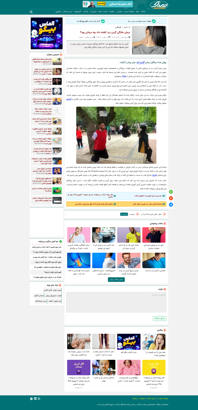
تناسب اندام (102, 11)
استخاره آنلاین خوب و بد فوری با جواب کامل (147, 204)
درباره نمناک (151, 398)
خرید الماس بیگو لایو (129, 352)
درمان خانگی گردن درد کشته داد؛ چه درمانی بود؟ (105, 32)
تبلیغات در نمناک (138, 398)
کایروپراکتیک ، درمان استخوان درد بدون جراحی (104, 272)
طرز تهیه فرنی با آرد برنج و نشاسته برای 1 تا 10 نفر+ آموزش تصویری (47, 252)
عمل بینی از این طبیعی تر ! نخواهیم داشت (148, 196)
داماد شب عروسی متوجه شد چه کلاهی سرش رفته (79, 353)
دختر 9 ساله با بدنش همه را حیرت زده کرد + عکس (103, 353)
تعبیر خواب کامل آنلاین (52, 290)
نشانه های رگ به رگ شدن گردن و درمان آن (129, 247)
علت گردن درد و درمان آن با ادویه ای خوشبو (103, 247)
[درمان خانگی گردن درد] (116, 135)
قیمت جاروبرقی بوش (53, 295)
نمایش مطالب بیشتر (116, 279)
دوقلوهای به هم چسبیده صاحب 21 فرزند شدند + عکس (129, 379)
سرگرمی (119, 11)
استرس (69, 99)
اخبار (137, 11)
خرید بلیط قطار (41, 301)
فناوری (58, 11)
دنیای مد (93, 11)
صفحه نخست (163, 398)
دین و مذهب (67, 11)
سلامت (85, 11)
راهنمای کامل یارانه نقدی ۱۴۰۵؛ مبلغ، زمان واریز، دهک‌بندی (94, 204)
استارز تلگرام (38, 295)
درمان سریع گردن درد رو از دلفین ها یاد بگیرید (129, 272)
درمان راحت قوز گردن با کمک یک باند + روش (79, 272)
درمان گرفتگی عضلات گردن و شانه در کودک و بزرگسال (79, 247)
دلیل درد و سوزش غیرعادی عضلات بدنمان (154, 247)
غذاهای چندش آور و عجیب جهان (104, 379)
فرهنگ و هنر (129, 11)
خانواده (112, 11)
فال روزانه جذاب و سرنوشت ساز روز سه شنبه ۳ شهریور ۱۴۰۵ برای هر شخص (154, 381)
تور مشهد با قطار (55, 301)
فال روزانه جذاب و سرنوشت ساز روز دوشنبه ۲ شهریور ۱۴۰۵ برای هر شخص (90, 196)
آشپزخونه (77, 11)
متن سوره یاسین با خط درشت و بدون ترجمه (46, 247)
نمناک (143, 11)
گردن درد (141, 62)
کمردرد (154, 175)
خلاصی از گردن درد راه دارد (155, 270)
